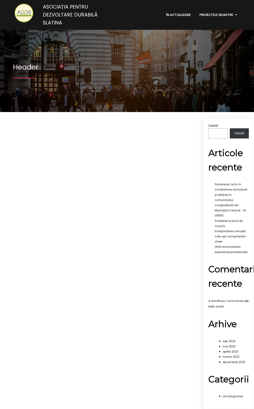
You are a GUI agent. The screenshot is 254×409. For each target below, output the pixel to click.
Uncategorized (233, 396)
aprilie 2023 (230, 352)
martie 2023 (231, 357)
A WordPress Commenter (226, 301)
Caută (213, 125)
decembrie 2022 (234, 362)
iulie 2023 (229, 341)
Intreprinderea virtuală (230, 231)
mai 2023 (229, 346)
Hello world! (216, 306)
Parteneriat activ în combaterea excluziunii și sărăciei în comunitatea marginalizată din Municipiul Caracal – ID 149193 (231, 200)
